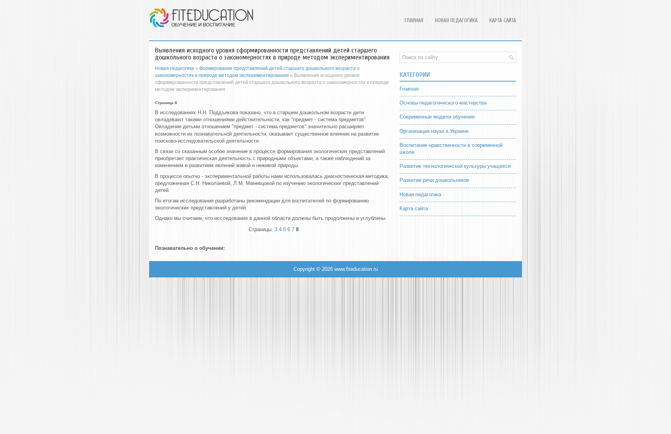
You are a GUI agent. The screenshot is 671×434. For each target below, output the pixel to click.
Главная (414, 20)
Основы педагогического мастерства (443, 103)
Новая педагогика (456, 20)
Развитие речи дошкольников (434, 180)
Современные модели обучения (437, 117)
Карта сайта (502, 20)
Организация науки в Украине (434, 131)
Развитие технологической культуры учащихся (455, 166)
